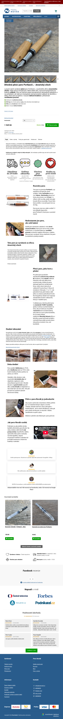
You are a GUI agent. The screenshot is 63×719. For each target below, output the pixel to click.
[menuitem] (7, 16)
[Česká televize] (18, 596)
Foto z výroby (36, 671)
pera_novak (38, 693)
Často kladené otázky (9, 5)
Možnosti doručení (8, 118)
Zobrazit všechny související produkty (31, 546)
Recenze (35, 666)
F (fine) (50, 288)
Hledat (37, 11)
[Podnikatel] (45, 602)
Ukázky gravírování (38, 664)
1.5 (50, 290)
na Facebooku (33, 487)
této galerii (47, 337)
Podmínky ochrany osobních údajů (13, 694)
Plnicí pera (11, 132)
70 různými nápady (46, 335)
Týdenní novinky (8, 664)
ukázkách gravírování (46, 148)
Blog (34, 668)
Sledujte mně (38, 691)
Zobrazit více (31, 650)
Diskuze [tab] (40, 139)
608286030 (38, 688)
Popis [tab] (6, 139)
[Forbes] (45, 596)
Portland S (39, 212)
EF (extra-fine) (42, 288)
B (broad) (42, 290)
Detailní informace (8, 111)
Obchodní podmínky (40, 5)
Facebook (6, 697)
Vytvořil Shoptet (49, 714)
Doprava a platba (22, 5)
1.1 (47, 290)
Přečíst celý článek (11, 263)
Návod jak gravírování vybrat (13, 347)
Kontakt (31, 5)
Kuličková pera (8, 666)
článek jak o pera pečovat (46, 416)
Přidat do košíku (53, 125)
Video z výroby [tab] (13, 139)
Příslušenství (7, 671)
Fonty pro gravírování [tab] (24, 139)
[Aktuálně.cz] (18, 602)
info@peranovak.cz (40, 685)
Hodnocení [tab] (33, 139)
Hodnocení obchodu (31, 613)
